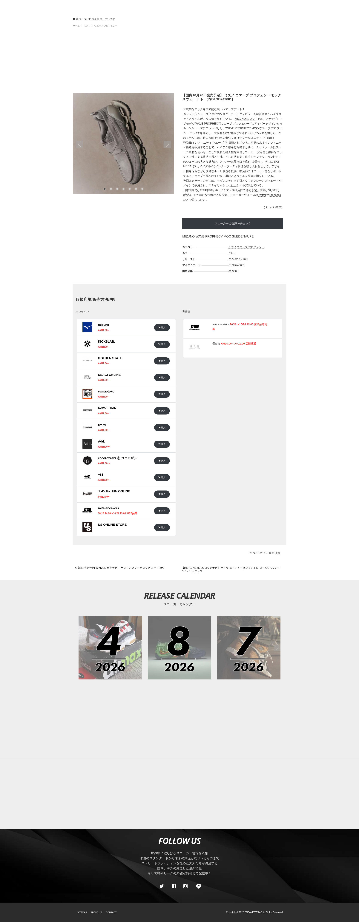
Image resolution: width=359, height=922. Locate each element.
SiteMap (82, 912)
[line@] (197, 886)
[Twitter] (161, 886)
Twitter (262, 194)
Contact (111, 912)
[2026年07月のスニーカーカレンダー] (248, 647)
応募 (162, 510)
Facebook (275, 194)
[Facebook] (173, 886)
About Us (96, 912)
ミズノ (232, 247)
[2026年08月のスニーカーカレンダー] (179, 647)
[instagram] (185, 886)
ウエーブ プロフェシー (250, 247)
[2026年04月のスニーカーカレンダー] (110, 647)
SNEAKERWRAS (253, 912)
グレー (232, 253)
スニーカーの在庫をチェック (233, 223)
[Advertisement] (179, 61)
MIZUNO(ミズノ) (245, 118)
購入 (162, 327)
